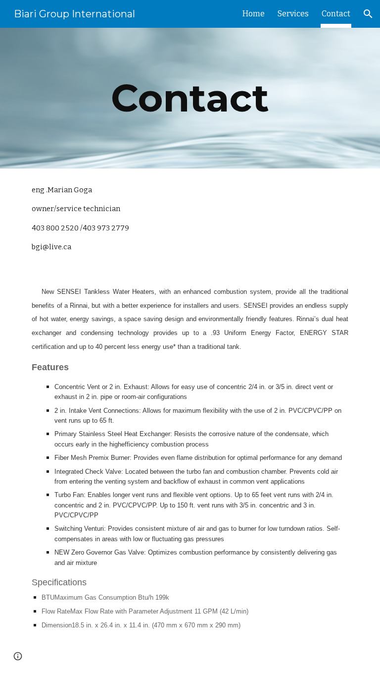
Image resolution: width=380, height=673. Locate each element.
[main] (189, 98)
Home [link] (253, 13)
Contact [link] (336, 13)
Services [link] (293, 13)
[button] (368, 14)
